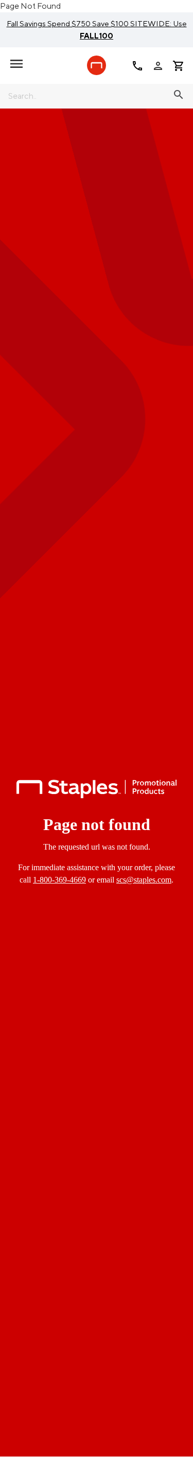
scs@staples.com (143, 879)
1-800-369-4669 (59, 879)
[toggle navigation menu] (16, 64)
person (158, 66)
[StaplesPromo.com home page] (97, 65)
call (137, 66)
